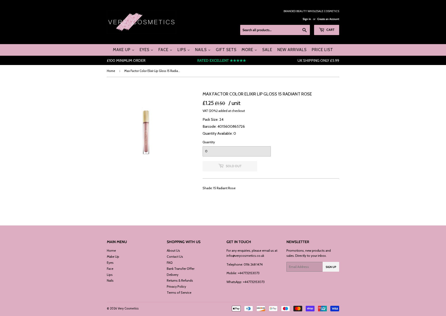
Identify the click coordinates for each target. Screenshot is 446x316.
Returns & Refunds (180, 280)
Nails (110, 280)
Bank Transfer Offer (180, 269)
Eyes (110, 263)
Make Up (113, 256)
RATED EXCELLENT (221, 60)
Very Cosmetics (128, 308)
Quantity (209, 142)
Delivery (172, 275)
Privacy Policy (176, 286)
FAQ (170, 263)
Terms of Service (179, 292)
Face (110, 269)
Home (111, 71)
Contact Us (175, 256)
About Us (173, 250)
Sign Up (331, 267)
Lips (110, 275)
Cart (330, 30)
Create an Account (328, 19)
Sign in (307, 19)
